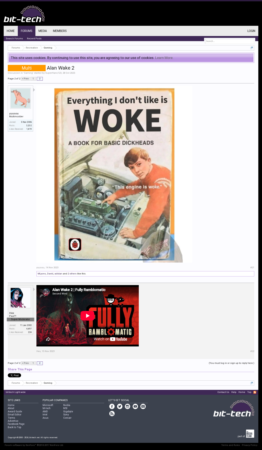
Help (233, 392)
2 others (72, 273)
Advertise (13, 421)
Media (42, 31)
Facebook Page (16, 424)
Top (249, 392)
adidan (58, 273)
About (11, 408)
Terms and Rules (230, 445)
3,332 (29, 125)
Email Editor (14, 414)
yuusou (14, 113)
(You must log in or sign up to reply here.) (231, 363)
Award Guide (15, 411)
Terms (11, 417)
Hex (11, 313)
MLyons (42, 273)
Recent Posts (34, 38)
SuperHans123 (53, 73)
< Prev (25, 78)
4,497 (29, 329)
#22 (252, 351)
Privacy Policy (249, 445)
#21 (252, 267)
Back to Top (14, 427)
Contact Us (223, 392)
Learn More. (164, 58)
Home (11, 31)
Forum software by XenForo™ (34, 445)
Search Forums (14, 38)
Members (60, 31)
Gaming (28, 73)
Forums (26, 31)
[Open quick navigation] (251, 47)
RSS (254, 392)
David (50, 273)
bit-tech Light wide (16, 392)
